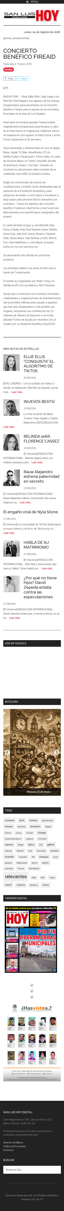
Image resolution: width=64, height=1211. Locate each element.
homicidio (41, 851)
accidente (9, 820)
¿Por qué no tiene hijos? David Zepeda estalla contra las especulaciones (40, 587)
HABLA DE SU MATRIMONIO (36, 545)
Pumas (21, 868)
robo (34, 877)
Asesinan (22, 826)
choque (42, 832)
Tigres (52, 877)
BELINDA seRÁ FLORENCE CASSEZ (41, 438)
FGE (41, 845)
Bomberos (35, 826)
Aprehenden (47, 820)
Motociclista (22, 863)
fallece (31, 844)
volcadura (34, 885)
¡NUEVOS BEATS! (39, 401)
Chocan (29, 833)
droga (20, 845)
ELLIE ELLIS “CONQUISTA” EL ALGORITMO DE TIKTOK (39, 363)
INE (33, 857)
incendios (23, 857)
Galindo (8, 851)
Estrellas (9, 69)
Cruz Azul (42, 839)
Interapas (43, 856)
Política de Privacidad (14, 1146)
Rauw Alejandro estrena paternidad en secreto (41, 476)
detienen (9, 844)
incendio (9, 856)
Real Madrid (34, 868)
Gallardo (20, 851)
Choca (18, 833)
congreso (29, 839)
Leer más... (17, 392)
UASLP (8, 885)
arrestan (9, 826)
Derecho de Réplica (13, 1142)
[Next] (56, 752)
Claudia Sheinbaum (13, 839)
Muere (34, 863)
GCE (30, 851)
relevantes (16, 876)
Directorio (8, 1150)
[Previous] (7, 752)
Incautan (54, 851)
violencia (21, 885)
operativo (9, 868)
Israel (55, 857)
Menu (34, 1)
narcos (45, 863)
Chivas (8, 833)
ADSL (22, 820)
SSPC (43, 878)
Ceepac (48, 827)
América (33, 820)
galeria (50, 844)
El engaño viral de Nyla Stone (30, 511)
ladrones (8, 863)
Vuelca (45, 885)
